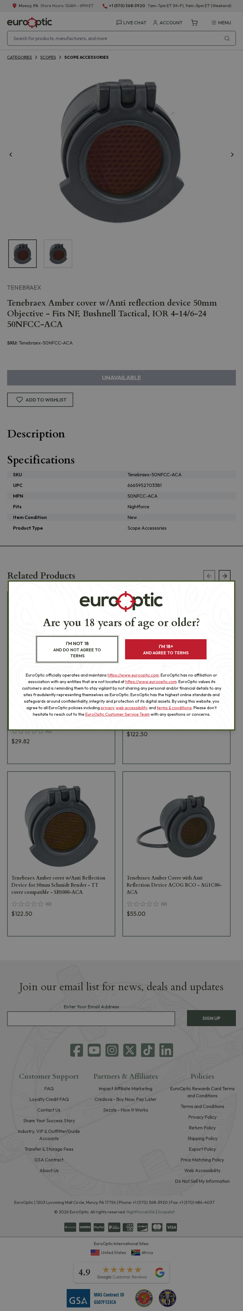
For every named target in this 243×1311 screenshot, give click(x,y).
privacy (107, 707)
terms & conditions (174, 707)
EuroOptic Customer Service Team (117, 714)
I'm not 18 (77, 649)
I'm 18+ (165, 649)
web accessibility (131, 707)
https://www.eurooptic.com (133, 675)
